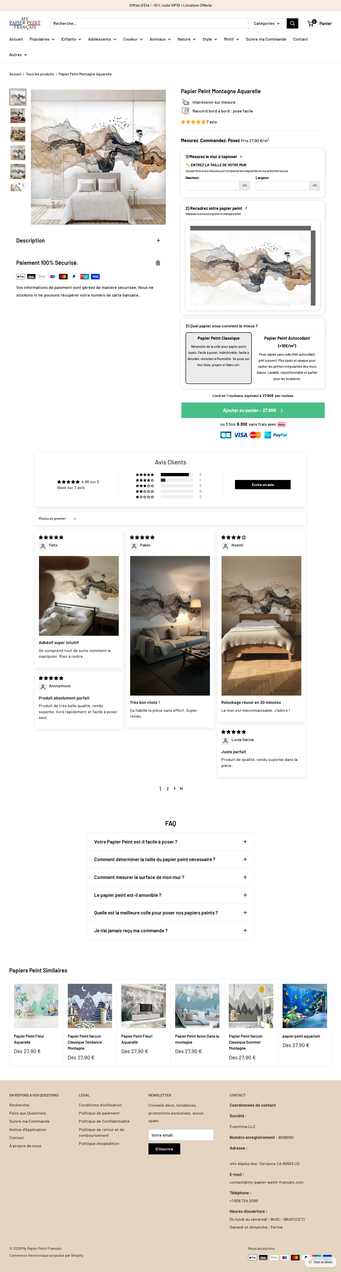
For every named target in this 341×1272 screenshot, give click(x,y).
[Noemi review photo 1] (261, 626)
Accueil (16, 38)
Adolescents (99, 38)
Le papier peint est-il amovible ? (127, 895)
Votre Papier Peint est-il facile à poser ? (135, 841)
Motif (229, 38)
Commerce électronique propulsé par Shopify (46, 1255)
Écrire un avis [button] (263, 484)
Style (207, 38)
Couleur (130, 38)
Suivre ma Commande (266, 38)
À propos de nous (25, 1145)
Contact (300, 38)
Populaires (39, 38)
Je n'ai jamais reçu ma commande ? (131, 930)
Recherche (19, 1104)
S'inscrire (164, 1148)
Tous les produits (40, 74)
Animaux (158, 38)
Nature (184, 38)
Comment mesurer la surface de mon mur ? (139, 877)
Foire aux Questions (27, 1112)
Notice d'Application (27, 1129)
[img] (51, 537)
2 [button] (168, 788)
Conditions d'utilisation (100, 1104)
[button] (193, 121)
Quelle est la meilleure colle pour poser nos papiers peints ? (156, 912)
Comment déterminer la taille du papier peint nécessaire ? (155, 859)
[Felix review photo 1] (79, 596)
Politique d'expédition (99, 1143)
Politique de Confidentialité (104, 1121)
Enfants (68, 38)
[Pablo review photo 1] (170, 626)
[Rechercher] (292, 23)
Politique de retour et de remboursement (101, 1132)
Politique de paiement (99, 1112)
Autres (15, 54)
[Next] (332, 1023)
